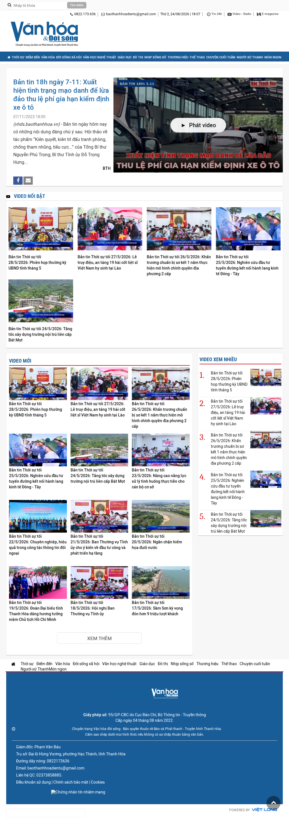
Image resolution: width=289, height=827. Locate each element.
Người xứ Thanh (250, 57)
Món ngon (272, 57)
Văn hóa (48, 57)
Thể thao (197, 57)
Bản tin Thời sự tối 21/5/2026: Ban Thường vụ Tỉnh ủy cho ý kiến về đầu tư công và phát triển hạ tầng (99, 544)
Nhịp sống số (155, 57)
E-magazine (270, 14)
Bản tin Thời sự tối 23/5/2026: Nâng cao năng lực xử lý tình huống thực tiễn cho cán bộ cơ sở (159, 478)
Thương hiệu (178, 57)
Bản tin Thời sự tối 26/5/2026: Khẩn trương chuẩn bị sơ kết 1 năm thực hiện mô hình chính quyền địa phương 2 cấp (179, 265)
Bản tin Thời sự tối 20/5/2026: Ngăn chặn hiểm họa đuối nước (157, 542)
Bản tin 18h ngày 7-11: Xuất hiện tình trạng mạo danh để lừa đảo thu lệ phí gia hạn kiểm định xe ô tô (61, 94)
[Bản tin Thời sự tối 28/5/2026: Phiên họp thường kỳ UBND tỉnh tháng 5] (40, 229)
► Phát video (198, 125)
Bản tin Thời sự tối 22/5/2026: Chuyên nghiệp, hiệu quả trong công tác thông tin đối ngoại (38, 544)
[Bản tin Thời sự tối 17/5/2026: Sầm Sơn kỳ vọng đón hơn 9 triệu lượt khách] (161, 583)
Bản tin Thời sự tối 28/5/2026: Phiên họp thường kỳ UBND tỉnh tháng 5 (37, 262)
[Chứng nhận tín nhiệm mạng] (78, 792)
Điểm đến (33, 57)
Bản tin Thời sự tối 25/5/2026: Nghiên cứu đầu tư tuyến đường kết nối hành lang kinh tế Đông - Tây (247, 265)
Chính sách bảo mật (70, 782)
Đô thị (138, 57)
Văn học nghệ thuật (99, 57)
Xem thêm (99, 638)
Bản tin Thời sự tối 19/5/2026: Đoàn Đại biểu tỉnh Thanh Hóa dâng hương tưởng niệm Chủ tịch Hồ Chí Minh (36, 611)
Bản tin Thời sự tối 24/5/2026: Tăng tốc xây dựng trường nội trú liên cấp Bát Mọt (40, 334)
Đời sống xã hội (69, 57)
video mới (20, 361)
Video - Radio (241, 14)
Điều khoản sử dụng (33, 782)
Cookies (98, 782)
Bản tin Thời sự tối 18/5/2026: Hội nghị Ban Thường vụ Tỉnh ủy (93, 608)
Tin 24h (216, 14)
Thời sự (18, 57)
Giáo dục (125, 57)
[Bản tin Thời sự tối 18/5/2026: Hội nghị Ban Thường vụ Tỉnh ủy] (99, 583)
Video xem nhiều (218, 359)
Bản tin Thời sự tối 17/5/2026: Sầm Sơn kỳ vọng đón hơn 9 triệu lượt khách (157, 608)
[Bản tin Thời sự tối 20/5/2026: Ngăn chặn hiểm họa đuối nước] (161, 516)
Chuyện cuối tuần (220, 57)
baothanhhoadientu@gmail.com (131, 14)
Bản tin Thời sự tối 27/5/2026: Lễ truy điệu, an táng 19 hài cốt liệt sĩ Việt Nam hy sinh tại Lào (108, 262)
